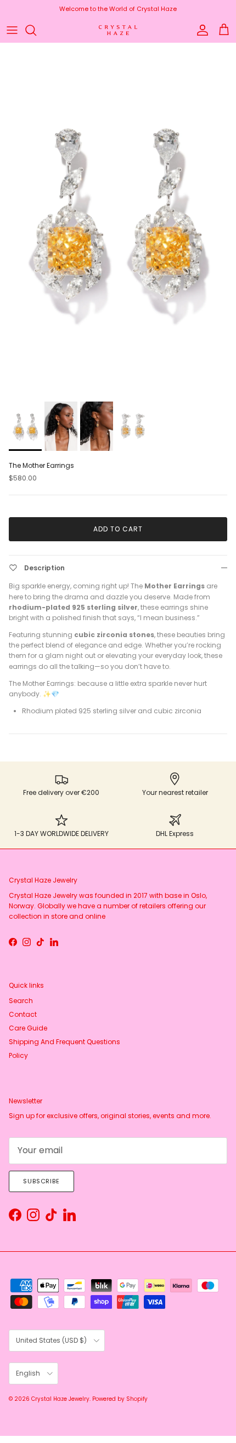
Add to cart (118, 529)
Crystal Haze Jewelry (60, 1399)
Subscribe (41, 1181)
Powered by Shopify (120, 1399)
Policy (18, 1055)
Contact (23, 1014)
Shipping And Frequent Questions (64, 1041)
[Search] (36, 30)
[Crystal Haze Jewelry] (118, 30)
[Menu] (12, 30)
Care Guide (28, 1028)
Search (21, 1000)
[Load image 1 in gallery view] (118, 219)
